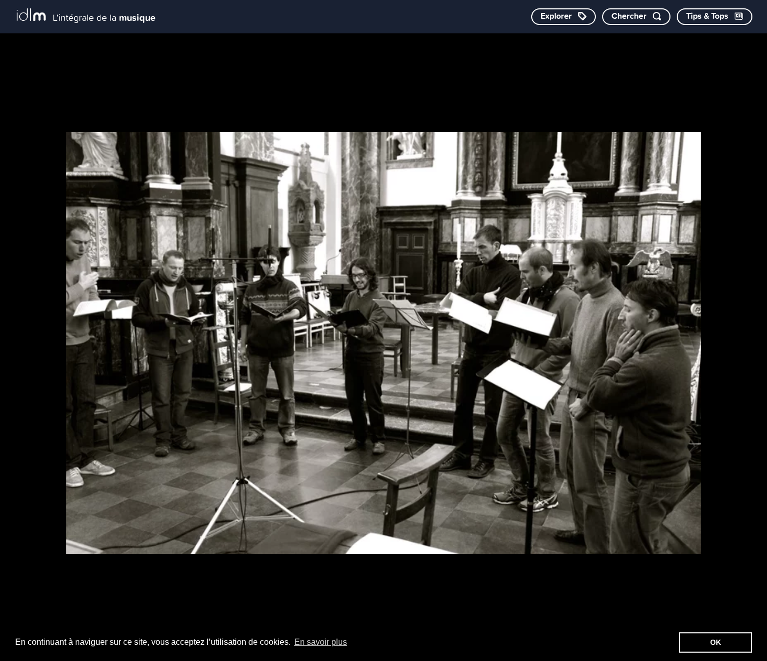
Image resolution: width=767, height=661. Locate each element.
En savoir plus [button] (320, 642)
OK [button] (715, 642)
